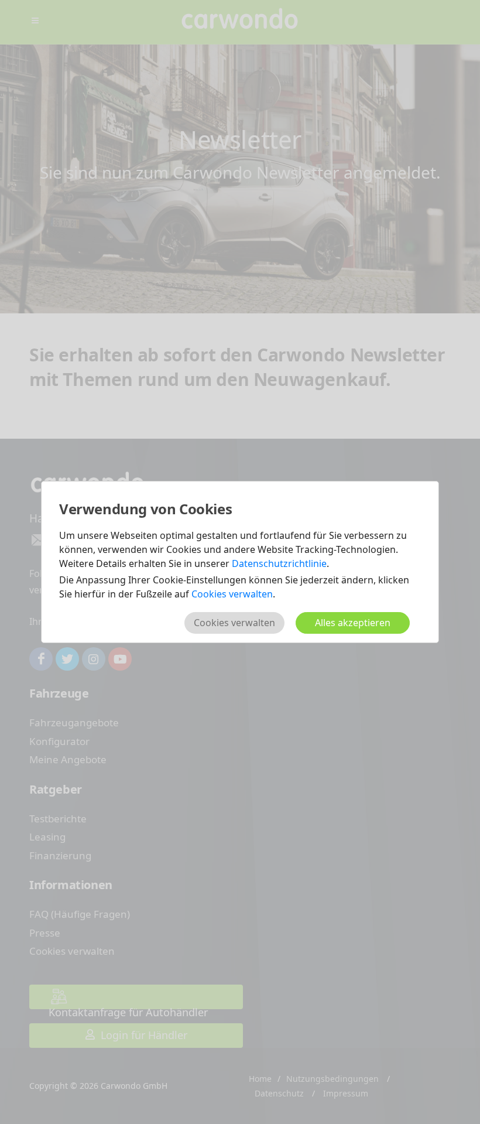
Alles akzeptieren (352, 622)
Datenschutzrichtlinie (279, 563)
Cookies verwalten (232, 593)
